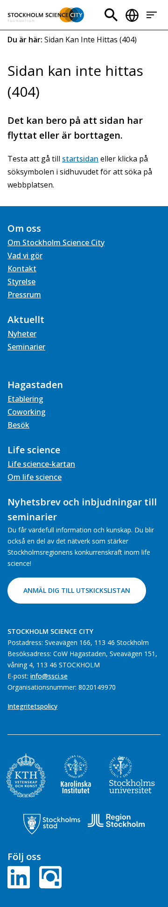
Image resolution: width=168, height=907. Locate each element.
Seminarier (26, 347)
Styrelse (21, 281)
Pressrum (24, 294)
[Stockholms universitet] (132, 774)
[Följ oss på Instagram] (48, 876)
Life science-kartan (41, 464)
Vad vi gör (24, 255)
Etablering (25, 399)
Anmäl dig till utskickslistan (76, 590)
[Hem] (45, 14)
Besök (18, 425)
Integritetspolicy (32, 706)
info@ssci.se (49, 676)
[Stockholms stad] (51, 824)
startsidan (80, 159)
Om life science (34, 477)
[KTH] (26, 775)
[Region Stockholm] (116, 820)
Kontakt (21, 268)
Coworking (26, 412)
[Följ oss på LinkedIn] (20, 876)
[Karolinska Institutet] (76, 774)
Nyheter (21, 334)
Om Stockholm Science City (56, 242)
